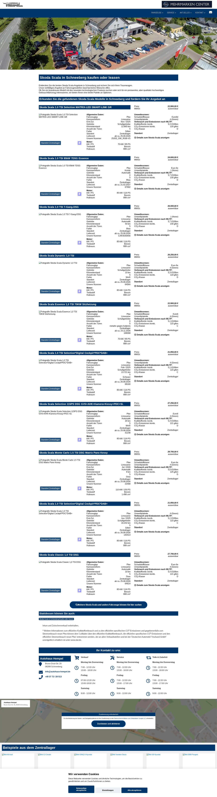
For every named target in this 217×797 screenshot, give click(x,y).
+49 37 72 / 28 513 (53, 677)
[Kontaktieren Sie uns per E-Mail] (210, 12)
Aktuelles (185, 13)
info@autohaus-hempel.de (57, 672)
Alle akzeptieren (134, 790)
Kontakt (199, 13)
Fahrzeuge (156, 13)
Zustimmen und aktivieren (108, 724)
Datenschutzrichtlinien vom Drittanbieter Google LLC (130, 718)
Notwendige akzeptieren (81, 789)
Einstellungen (108, 790)
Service (170, 13)
